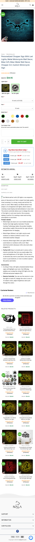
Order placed (5, 179)
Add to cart (22, 141)
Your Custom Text (6, 125)
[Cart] (33, 5)
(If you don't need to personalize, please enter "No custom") (14, 127)
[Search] (30, 5)
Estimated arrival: (8, 169)
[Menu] (2, 5)
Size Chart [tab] (4, 189)
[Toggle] (33, 514)
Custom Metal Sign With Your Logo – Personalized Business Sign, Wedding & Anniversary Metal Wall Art (9, 389)
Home (3, 54)
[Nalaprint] (17, 5)
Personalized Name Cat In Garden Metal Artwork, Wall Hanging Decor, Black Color (9, 329)
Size (2, 96)
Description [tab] (4, 185)
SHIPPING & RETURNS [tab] (6, 192)
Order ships (17, 179)
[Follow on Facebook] (17, 531)
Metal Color (4, 112)
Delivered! (31, 179)
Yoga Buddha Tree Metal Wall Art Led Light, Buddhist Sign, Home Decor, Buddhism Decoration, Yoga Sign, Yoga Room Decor (9, 418)
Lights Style (4, 81)
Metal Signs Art (10, 54)
